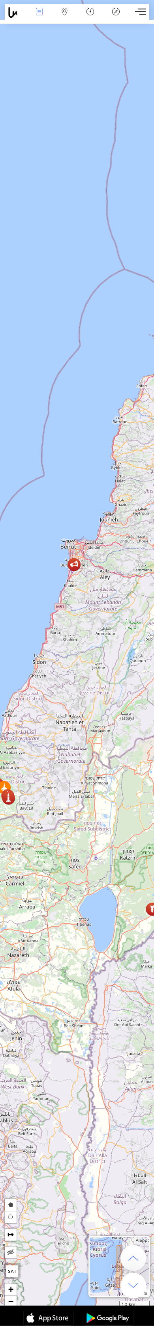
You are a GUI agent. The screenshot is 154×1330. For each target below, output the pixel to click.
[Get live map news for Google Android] (108, 1319)
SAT (12, 1271)
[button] (8, 798)
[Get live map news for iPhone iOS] (48, 1319)
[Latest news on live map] (15, 12)
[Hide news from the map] (11, 1252)
